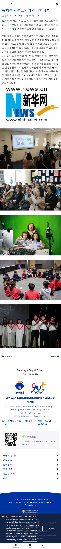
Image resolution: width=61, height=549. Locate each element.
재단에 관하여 (10, 455)
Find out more (30, 539)
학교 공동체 (9, 473)
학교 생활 (8, 469)
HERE (15, 502)
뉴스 (5, 478)
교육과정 (7, 460)
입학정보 (7, 464)
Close (51, 528)
